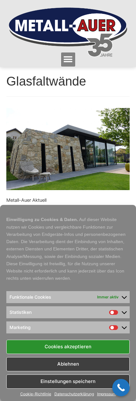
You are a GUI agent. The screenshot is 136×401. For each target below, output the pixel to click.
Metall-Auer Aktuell (26, 200)
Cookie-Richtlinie (35, 394)
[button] (68, 59)
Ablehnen (68, 364)
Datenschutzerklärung (74, 394)
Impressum (106, 394)
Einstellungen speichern (68, 381)
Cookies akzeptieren (68, 347)
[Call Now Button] (121, 387)
